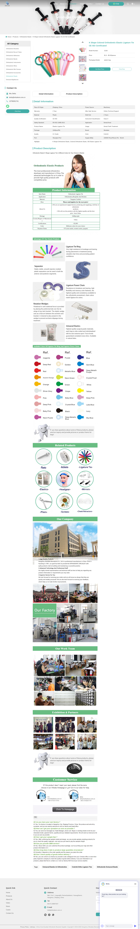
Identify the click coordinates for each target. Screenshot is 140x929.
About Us (9, 899)
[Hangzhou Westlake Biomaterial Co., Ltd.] (7, 3)
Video (8, 903)
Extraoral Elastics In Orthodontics (55, 867)
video (82, 4)
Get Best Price (99, 69)
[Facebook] (49, 915)
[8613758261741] (53, 915)
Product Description (74, 94)
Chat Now (18, 111)
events (89, 4)
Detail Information (46, 94)
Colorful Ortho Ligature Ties (82, 867)
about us (63, 4)
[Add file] (102, 926)
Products (15, 37)
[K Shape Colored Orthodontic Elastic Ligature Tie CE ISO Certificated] (55, 63)
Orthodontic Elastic (25, 37)
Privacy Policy (24, 927)
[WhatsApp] (7, 106)
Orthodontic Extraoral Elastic (107, 867)
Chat (117, 4)
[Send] (135, 926)
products (72, 4)
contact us (100, 4)
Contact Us (10, 913)
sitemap (32, 927)
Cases (8, 910)
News (8, 906)
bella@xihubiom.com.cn (17, 97)
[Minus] (135, 884)
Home (55, 4)
